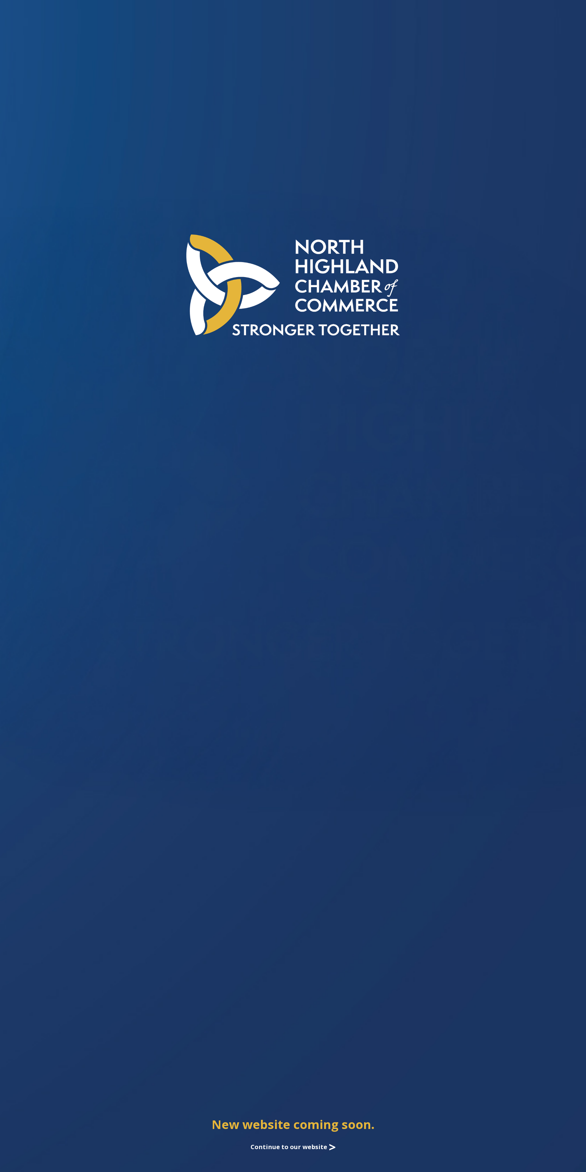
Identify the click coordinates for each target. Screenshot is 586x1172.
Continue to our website (293, 1146)
